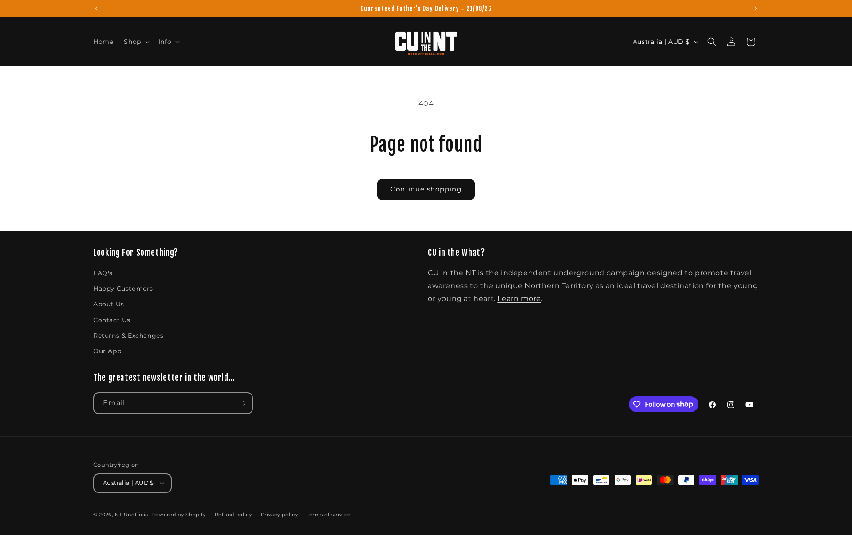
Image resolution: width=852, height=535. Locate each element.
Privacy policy (279, 515)
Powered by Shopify (178, 515)
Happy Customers (123, 289)
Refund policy (233, 515)
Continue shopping (426, 189)
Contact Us (111, 320)
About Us (108, 304)
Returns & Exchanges (128, 336)
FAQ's (103, 273)
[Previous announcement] (96, 8)
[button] (135, 41)
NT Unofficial (132, 515)
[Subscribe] (242, 403)
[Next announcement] (755, 8)
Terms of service (329, 515)
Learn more (519, 298)
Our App (107, 351)
